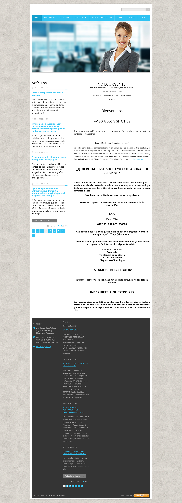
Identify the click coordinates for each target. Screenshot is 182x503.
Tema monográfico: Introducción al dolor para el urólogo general (49, 158)
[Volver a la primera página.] (33, 231)
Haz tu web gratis (127, 495)
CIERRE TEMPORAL (70, 330)
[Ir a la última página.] (33, 235)
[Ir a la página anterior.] (37, 231)
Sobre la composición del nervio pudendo (47, 93)
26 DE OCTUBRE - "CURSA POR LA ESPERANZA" (75, 364)
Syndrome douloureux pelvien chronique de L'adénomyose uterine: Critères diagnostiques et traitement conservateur (48, 127)
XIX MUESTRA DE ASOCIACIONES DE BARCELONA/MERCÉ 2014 (73, 409)
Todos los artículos (42, 220)
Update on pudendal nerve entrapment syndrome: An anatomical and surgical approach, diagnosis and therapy (49, 192)
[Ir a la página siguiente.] (63, 231)
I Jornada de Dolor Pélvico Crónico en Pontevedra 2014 (74, 452)
